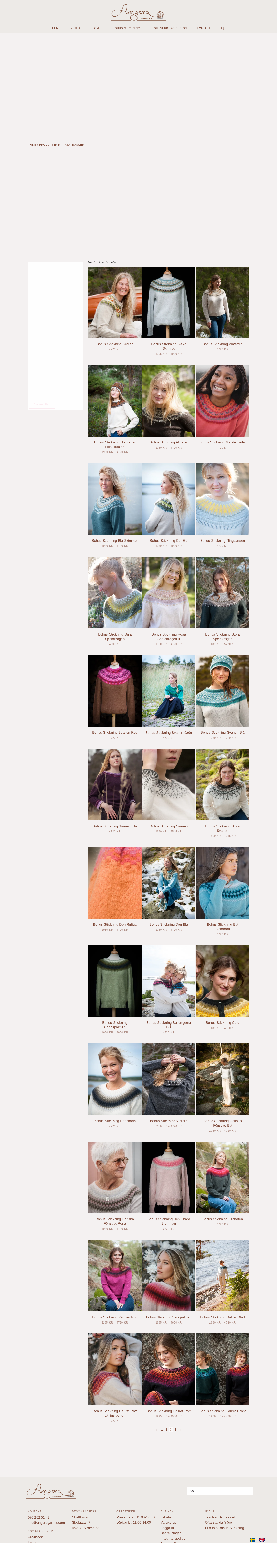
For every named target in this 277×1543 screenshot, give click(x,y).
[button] (223, 28)
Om (96, 28)
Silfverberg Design (170, 28)
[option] (263, 1540)
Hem (55, 28)
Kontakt (203, 28)
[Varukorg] (9, 11)
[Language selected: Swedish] (259, 1539)
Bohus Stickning (126, 28)
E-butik (75, 28)
